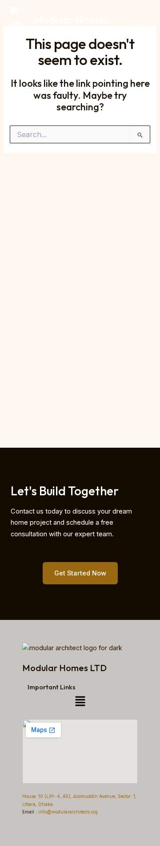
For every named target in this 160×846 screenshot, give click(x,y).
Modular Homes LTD (71, 26)
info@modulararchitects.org (67, 811)
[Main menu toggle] (140, 26)
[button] (80, 701)
